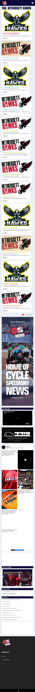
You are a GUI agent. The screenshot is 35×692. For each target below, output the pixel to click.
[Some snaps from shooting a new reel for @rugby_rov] (9, 459)
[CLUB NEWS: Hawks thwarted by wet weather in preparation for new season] (16, 243)
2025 (10, 59)
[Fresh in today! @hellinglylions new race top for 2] (9, 479)
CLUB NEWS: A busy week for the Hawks (9, 195)
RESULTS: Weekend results (7, 612)
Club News (12, 34)
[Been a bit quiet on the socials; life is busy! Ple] (9, 519)
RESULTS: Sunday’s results (7, 603)
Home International (19, 153)
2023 (10, 285)
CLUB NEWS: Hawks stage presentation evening (10, 131)
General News (15, 34)
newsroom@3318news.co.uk (12, 593)
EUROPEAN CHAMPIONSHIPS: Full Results (9, 615)
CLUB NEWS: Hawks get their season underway (10, 227)
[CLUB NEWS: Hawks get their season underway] (17, 215)
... (28, 314)
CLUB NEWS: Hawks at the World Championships (10, 57)
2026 (10, 34)
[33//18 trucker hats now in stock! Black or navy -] (25, 499)
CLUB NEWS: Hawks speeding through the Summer (11, 87)
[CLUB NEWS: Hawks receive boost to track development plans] (16, 101)
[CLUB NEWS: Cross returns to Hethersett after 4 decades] (17, 298)
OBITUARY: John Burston (6, 606)
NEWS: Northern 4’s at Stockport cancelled (9, 608)
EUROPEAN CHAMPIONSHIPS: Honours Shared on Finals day (12, 617)
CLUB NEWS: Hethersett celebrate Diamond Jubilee (11, 33)
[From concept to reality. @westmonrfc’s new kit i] (25, 479)
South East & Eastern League (24, 229)
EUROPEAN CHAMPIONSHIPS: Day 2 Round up (10, 619)
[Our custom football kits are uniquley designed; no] (25, 459)
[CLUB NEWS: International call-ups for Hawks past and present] (16, 145)
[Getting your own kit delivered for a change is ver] (9, 538)
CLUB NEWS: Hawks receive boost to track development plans (13, 109)
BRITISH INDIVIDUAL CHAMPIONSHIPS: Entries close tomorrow (12, 610)
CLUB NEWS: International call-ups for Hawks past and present (13, 152)
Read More (5, 38)
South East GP (28, 229)
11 (30, 314)
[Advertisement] (17, 558)
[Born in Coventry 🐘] (25, 519)
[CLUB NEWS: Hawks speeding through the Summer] (15, 76)
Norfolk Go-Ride (23, 153)
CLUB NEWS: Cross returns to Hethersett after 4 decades (12, 305)
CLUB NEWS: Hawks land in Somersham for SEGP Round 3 (12, 174)
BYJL (11, 229)
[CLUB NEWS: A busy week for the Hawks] (16, 188)
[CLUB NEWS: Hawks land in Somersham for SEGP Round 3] (17, 166)
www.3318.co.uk (3, 656)
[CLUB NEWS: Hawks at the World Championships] (16, 49)
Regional (19, 229)
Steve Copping (4, 34)
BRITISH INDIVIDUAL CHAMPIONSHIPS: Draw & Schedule (11, 599)
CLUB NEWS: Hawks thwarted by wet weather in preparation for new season (15, 252)
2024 (10, 132)
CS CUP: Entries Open (6, 601)
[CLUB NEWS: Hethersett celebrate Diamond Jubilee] (17, 20)
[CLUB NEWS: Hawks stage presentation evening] (16, 123)
